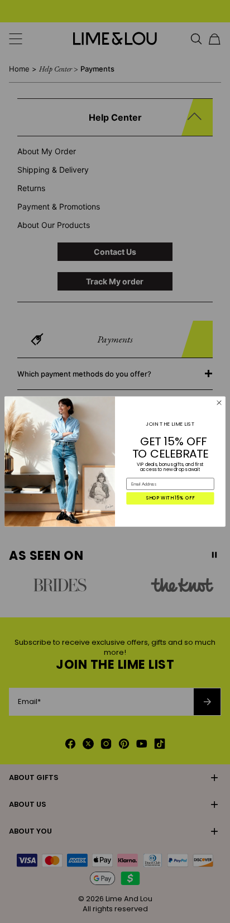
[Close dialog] (219, 403)
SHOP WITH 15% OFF (170, 498)
